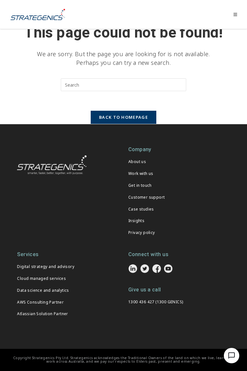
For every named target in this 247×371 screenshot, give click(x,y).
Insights (136, 220)
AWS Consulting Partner (40, 302)
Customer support (146, 197)
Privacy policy (141, 232)
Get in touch (140, 185)
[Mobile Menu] (235, 14)
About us (137, 161)
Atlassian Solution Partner (42, 313)
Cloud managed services (41, 278)
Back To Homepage (123, 117)
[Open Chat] (231, 355)
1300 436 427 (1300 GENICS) (155, 302)
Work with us (140, 173)
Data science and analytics (43, 290)
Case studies (141, 209)
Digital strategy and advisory (45, 266)
